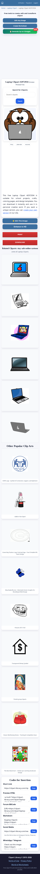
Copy (33, 788)
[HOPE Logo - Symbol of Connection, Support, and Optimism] (20, 464)
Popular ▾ (29, 3)
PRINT (20, 234)
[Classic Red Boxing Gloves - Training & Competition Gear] (20, 718)
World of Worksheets (20, 865)
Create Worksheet (20, 26)
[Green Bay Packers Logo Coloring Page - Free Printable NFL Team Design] (20, 535)
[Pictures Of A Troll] (20, 610)
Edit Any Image (20, 20)
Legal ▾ (36, 3)
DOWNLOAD (20, 242)
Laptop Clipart (12, 8)
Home (3, 8)
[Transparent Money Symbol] (20, 646)
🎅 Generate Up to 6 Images (23, 30)
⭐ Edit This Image (20, 221)
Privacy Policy (26, 861)
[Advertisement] (20, 57)
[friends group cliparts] (20, 682)
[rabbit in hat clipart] (20, 499)
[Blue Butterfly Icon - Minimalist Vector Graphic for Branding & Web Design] (20, 573)
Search (20, 101)
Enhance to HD (20, 227)
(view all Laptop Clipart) (20, 252)
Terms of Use (14, 861)
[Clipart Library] (2, 3)
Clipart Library (15, 857)
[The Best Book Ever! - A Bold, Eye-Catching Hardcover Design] (20, 754)
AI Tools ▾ (21, 3)
